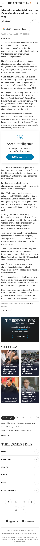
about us (9, 530)
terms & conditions (8, 533)
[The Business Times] (18, 3)
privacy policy (29, 530)
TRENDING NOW (9, 347)
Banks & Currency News (25, 418)
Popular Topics (8, 418)
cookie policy (19, 533)
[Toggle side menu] (2, 3)
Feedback (7, 311)
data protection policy (31, 533)
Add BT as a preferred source (17, 29)
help (22, 530)
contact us (16, 530)
